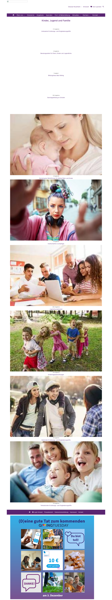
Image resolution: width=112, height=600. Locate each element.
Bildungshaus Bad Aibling (56, 75)
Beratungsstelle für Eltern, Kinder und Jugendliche (56, 53)
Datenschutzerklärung (61, 512)
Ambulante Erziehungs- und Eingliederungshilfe (56, 31)
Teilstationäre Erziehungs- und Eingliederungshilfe (56, 505)
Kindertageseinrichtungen (56, 374)
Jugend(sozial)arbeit (56, 309)
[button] (103, 7)
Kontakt (80, 512)
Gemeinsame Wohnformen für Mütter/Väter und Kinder (56, 178)
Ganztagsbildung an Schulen (56, 97)
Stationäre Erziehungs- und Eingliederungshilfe (56, 440)
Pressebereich (48, 512)
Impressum (73, 512)
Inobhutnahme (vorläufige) (56, 243)
